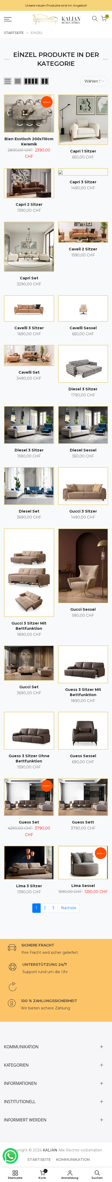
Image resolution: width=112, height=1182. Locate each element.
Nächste (68, 907)
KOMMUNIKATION (73, 1159)
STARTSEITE (14, 33)
